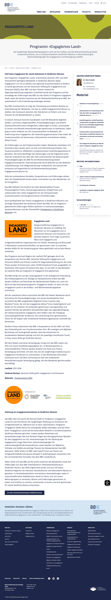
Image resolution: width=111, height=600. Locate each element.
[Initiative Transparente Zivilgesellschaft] (98, 589)
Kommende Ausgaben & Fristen (96, 536)
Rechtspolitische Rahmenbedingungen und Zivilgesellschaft (73, 532)
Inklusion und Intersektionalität (54, 554)
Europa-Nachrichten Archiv (95, 542)
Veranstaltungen (72, 3)
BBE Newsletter (92, 531)
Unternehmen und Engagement (54, 563)
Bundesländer (8, 533)
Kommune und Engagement (53, 557)
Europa (48, 549)
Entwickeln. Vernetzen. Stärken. (13, 531)
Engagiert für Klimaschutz (73, 547)
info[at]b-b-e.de (30, 586)
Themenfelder (71, 12)
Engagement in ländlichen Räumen (55, 543)
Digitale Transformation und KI (54, 536)
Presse (90, 3)
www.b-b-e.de (30, 588)
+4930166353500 (90, 86)
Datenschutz (16, 578)
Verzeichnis (29, 531)
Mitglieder (55, 12)
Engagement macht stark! (73, 544)
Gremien (7, 539)
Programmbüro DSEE (23, 378)
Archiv (48, 568)
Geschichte (8, 536)
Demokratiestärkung (51, 533)
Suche (104, 3)
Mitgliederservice (30, 536)
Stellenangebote (9, 544)
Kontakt (96, 3)
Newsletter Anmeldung (94, 544)
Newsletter (100, 12)
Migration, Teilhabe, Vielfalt (53, 560)
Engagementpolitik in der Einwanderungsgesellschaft (53, 540)
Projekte (86, 12)
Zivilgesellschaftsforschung (53, 565)
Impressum (8, 578)
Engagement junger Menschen (54, 546)
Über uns (41, 12)
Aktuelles (63, 3)
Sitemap (24, 578)
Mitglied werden (30, 533)
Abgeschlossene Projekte (22, 68)
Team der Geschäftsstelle (11, 542)
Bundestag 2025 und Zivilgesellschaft (72, 538)
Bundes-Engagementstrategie (75, 550)
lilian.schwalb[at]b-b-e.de (91, 89)
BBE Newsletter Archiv (94, 539)
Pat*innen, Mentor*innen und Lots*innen (74, 553)
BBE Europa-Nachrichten (94, 533)
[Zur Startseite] (12, 7)
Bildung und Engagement (52, 531)
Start (6, 68)
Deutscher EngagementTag (74, 541)
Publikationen (83, 3)
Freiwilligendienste (51, 552)
